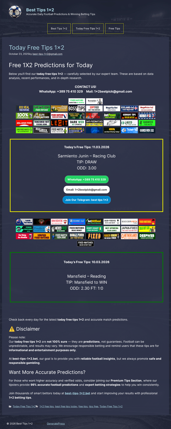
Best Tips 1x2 (40, 9)
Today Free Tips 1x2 (24, 406)
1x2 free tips (47, 406)
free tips (83, 406)
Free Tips (114, 28)
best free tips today (66, 406)
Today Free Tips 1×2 (88, 28)
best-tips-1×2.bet (77, 393)
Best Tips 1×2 (59, 28)
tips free (93, 406)
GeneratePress (56, 423)
